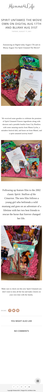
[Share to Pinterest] (17, 310)
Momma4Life (21, 6)
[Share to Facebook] (9, 310)
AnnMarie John (32, 390)
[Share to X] (13, 310)
